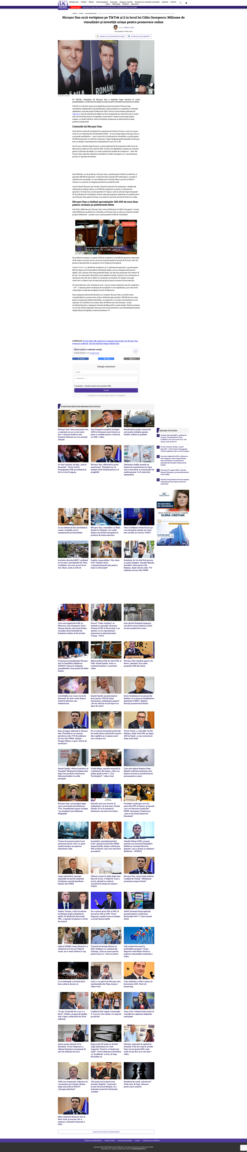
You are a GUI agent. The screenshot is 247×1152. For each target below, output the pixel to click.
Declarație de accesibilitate (151, 1140)
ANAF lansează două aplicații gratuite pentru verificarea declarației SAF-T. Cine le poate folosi (138, 915)
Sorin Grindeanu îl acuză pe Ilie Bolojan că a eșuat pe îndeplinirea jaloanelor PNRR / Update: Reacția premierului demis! (139, 700)
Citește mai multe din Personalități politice (106, 1132)
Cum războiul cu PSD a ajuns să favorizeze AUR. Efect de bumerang (138, 984)
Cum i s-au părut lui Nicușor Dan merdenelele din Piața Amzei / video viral (106, 984)
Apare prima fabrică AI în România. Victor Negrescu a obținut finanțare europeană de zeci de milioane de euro (72, 1048)
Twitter (107, 358)
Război (91, 2)
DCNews (63, 5)
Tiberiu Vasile (129, 27)
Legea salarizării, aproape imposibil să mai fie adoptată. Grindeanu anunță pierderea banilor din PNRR (71, 880)
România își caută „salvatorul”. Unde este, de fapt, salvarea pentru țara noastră (138, 1084)
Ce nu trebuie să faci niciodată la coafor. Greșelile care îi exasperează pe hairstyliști (72, 530)
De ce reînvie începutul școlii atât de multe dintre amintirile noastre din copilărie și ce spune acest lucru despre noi (106, 735)
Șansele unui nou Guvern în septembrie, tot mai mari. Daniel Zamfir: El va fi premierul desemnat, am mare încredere (105, 807)
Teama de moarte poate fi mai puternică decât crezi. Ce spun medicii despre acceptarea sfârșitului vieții (71, 845)
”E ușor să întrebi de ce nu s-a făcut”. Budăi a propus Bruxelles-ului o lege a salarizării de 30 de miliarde (73, 1015)
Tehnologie (116, 4)
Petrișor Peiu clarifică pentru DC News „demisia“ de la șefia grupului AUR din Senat (138, 663)
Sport (108, 4)
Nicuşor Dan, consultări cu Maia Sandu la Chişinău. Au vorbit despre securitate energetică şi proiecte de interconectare (105, 531)
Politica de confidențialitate (93, 1140)
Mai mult (135, 4)
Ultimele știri (74, 2)
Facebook (82, 358)
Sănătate (165, 2)
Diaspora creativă (126, 2)
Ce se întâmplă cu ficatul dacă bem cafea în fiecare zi (71, 982)
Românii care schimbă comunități (147, 2)
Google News (94, 353)
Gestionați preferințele (125, 1140)
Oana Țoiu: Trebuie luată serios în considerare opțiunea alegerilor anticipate (139, 1014)
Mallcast (125, 4)
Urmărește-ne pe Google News (140, 36)
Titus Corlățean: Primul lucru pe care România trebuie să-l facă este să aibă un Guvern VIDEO (138, 530)
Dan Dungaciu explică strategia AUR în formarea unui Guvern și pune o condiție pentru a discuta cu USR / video (105, 433)
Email (133, 358)
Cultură (173, 2)
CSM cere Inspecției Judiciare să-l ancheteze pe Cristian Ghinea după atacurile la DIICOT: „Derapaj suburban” (73, 1085)
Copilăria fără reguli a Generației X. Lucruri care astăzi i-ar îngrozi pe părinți (106, 1014)
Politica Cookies (110, 1140)
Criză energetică (102, 2)
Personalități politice (91, 13)
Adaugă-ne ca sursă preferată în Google (112, 36)
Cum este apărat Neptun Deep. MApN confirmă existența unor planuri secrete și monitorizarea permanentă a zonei (138, 772)
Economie (113, 2)
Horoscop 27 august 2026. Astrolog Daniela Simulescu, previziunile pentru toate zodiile (175, 472)
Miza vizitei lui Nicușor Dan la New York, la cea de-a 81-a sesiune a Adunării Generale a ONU (71, 1120)
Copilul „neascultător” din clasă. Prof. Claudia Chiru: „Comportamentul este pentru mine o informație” (105, 564)
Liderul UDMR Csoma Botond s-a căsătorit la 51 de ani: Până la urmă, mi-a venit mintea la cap (73, 949)
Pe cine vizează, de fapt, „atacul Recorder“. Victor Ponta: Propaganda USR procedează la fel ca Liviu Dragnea (72, 468)
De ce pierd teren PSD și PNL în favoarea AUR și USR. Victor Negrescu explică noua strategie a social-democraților (105, 915)
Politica (81, 13)
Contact (137, 1140)
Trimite (106, 390)
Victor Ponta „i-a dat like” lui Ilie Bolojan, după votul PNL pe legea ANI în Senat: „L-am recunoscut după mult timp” (139, 735)
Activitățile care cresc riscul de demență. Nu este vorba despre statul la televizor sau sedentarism (72, 700)
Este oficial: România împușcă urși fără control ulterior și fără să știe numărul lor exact (138, 625)
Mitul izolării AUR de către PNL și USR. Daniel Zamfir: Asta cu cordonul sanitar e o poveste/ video (106, 665)
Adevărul (76, 114)
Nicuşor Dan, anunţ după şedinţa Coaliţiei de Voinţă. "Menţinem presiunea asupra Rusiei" (139, 878)
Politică (83, 2)
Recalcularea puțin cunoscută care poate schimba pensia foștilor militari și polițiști (137, 432)
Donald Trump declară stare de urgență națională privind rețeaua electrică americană (109, 7)
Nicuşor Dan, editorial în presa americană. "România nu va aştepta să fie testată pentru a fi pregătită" (105, 468)
